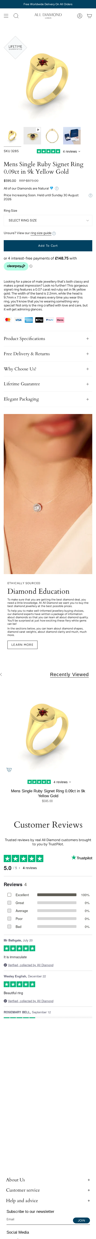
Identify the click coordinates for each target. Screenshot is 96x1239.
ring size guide (41, 233)
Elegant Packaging (21, 399)
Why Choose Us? (20, 369)
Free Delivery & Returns (27, 354)
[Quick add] (9, 769)
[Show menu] (6, 16)
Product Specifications (24, 339)
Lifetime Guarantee (22, 384)
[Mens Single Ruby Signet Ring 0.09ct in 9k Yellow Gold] (48, 730)
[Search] (16, 16)
